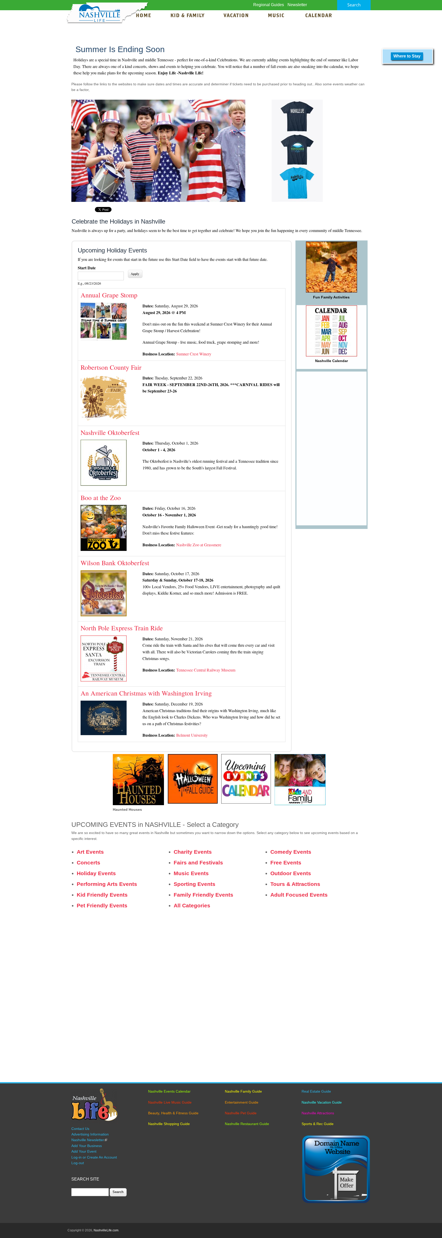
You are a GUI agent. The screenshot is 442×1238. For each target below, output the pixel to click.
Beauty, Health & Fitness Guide (173, 1113)
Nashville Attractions (318, 1113)
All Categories (192, 905)
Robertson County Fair (111, 367)
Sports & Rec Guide (318, 1124)
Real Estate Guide (316, 1091)
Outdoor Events (290, 873)
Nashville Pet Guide (241, 1113)
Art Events (90, 852)
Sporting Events (194, 884)
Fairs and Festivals (198, 862)
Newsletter (297, 5)
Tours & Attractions (295, 884)
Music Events (191, 873)
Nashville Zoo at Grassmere (198, 544)
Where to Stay (407, 56)
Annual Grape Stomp (109, 295)
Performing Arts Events (107, 884)
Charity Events (193, 852)
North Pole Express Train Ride (122, 627)
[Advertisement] (331, 448)
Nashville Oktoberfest (110, 432)
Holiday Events (96, 873)
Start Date (87, 268)
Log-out (77, 1163)
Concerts (88, 862)
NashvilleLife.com (106, 1230)
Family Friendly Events (203, 895)
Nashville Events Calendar (169, 1091)
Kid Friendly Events (102, 895)
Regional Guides (268, 5)
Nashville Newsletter (89, 1140)
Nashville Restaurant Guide (247, 1124)
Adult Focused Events (299, 895)
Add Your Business (86, 1146)
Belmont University (192, 735)
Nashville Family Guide (243, 1091)
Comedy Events (290, 852)
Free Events (285, 862)
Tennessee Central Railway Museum (205, 670)
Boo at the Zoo (101, 497)
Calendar (318, 16)
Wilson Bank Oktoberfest (115, 562)
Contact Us (80, 1129)
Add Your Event (83, 1151)
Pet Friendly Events (102, 905)
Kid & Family (187, 16)
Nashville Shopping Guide (169, 1124)
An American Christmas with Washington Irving (146, 693)
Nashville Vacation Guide (322, 1102)
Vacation (236, 16)
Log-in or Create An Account (94, 1157)
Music (277, 16)
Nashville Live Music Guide (170, 1102)
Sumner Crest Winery (193, 353)
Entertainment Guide (241, 1102)
